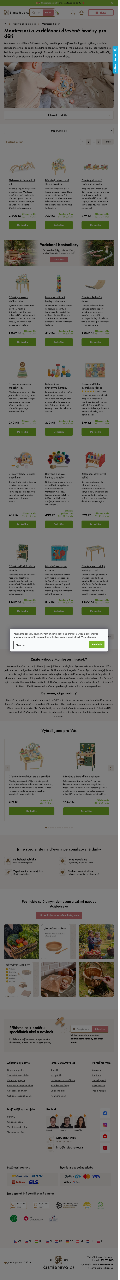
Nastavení (20, 645)
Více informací (88, 637)
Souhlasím (96, 644)
